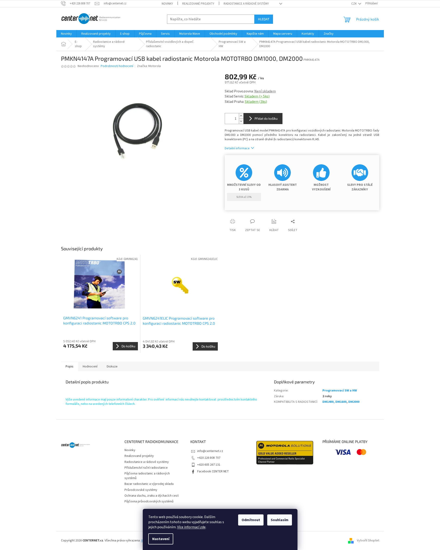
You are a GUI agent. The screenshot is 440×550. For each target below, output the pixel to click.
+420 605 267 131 (208, 464)
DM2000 (353, 402)
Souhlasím (279, 519)
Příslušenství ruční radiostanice (146, 467)
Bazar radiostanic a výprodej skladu (149, 484)
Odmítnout (251, 519)
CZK (354, 4)
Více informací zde (191, 527)
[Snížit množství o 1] (241, 121)
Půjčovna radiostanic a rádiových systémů (147, 475)
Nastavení (160, 538)
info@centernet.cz (210, 451)
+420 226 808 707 (208, 457)
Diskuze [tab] (112, 366)
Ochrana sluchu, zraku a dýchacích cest (151, 495)
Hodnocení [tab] (90, 366)
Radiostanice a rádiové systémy (246, 4)
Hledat (263, 19)
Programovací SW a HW (339, 390)
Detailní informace (237, 148)
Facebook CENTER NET (213, 471)
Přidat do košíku (266, 118)
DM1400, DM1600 (334, 402)
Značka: (149, 66)
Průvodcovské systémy (140, 490)
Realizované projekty (198, 4)
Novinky (167, 4)
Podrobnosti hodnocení (117, 66)
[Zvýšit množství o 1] (241, 116)
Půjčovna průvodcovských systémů (148, 501)
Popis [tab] (69, 366)
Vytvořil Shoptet (368, 540)
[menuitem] (66, 33)
